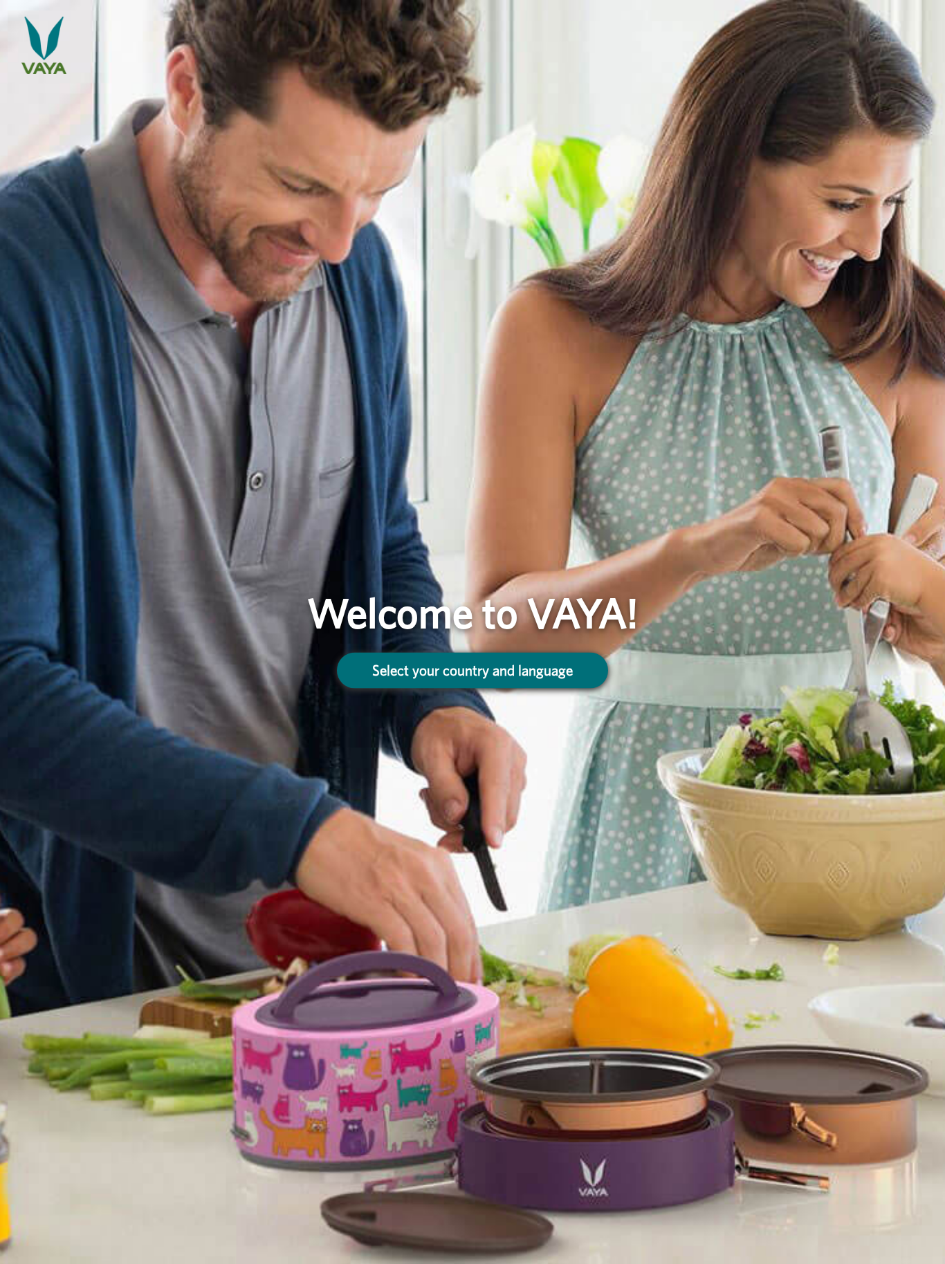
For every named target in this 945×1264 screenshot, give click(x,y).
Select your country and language (472, 670)
